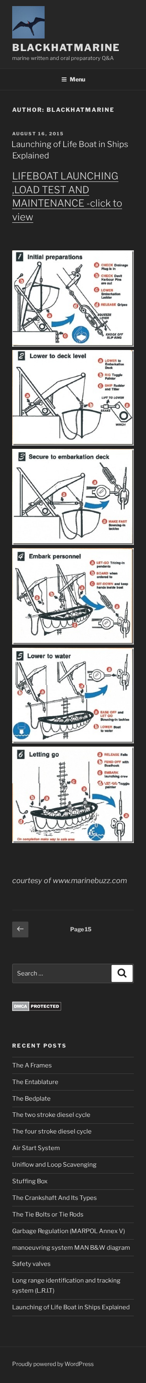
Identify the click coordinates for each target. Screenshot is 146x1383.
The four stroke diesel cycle (52, 1131)
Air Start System (36, 1148)
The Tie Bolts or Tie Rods (48, 1214)
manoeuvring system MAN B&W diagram (71, 1247)
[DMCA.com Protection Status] (36, 1009)
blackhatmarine (66, 47)
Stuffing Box (29, 1181)
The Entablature (35, 1082)
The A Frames (32, 1065)
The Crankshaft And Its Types (54, 1198)
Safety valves (31, 1264)
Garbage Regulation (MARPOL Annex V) (68, 1231)
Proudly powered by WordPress (53, 1363)
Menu (77, 79)
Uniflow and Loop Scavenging (54, 1164)
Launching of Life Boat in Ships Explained (71, 1307)
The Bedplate (31, 1098)
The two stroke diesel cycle (51, 1114)
